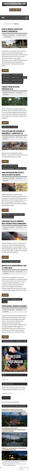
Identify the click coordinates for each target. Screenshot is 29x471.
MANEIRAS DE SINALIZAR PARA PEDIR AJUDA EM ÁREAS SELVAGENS (14, 410)
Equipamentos (6, 299)
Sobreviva (15, 127)
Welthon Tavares (21, 35)
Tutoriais (4, 301)
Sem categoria (6, 80)
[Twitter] (13, 9)
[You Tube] (10, 9)
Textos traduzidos (18, 82)
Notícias (4, 261)
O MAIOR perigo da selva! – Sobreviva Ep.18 (11, 88)
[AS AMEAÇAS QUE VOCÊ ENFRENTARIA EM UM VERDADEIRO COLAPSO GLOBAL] (14, 446)
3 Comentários (7, 36)
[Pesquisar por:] (14, 379)
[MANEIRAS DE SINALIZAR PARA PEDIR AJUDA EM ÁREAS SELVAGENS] (14, 426)
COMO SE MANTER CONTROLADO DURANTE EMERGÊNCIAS (12, 30)
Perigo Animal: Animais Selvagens (14, 306)
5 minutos (5, 165)
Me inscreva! (6, 397)
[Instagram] (19, 9)
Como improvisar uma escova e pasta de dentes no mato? (13, 173)
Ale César (20, 309)
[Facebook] (16, 9)
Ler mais (5, 70)
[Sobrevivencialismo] (14, 5)
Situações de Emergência (16, 80)
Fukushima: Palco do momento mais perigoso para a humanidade (14, 222)
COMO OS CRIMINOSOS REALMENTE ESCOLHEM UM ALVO (14, 449)
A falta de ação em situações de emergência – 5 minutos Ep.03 (13, 132)
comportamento (6, 74)
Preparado (23, 77)
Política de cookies (11, 465)
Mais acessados (6, 77)
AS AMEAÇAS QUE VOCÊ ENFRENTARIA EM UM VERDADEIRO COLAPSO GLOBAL (14, 429)
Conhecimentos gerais (17, 74)
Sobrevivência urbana (7, 82)
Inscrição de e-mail (8, 384)
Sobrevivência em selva (8, 217)
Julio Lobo (20, 92)
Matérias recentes (15, 77)
